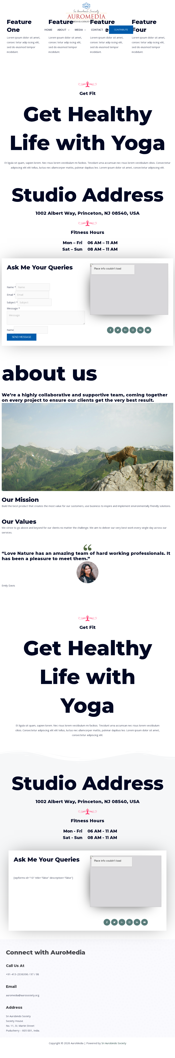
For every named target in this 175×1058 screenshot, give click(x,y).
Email (11, 294)
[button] (68, 29)
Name (11, 287)
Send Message (21, 337)
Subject (12, 302)
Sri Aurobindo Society (114, 1043)
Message (13, 308)
